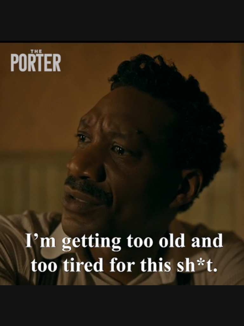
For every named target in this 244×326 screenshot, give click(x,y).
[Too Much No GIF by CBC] (122, 163)
